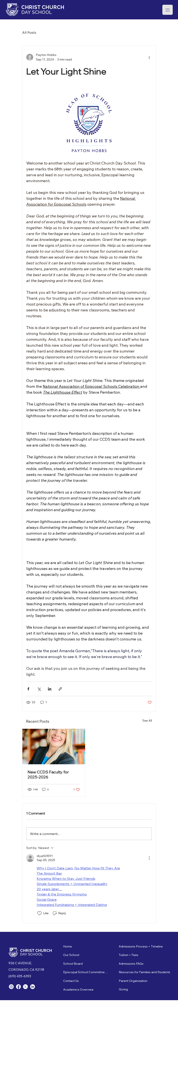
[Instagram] (11, 986)
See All (147, 720)
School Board (73, 964)
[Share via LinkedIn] (50, 689)
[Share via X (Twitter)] (39, 689)
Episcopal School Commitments (86, 972)
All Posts (29, 32)
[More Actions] (149, 858)
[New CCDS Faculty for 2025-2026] (53, 746)
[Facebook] (18, 986)
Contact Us (71, 981)
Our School (71, 955)
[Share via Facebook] (28, 689)
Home (67, 946)
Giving (123, 989)
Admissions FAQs (131, 964)
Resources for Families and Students (144, 972)
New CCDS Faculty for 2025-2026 (48, 774)
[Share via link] (60, 689)
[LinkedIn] (32, 986)
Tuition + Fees (128, 955)
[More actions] (149, 57)
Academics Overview (78, 989)
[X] (25, 986)
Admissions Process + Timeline (141, 946)
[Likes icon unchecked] (39, 913)
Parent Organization (133, 981)
